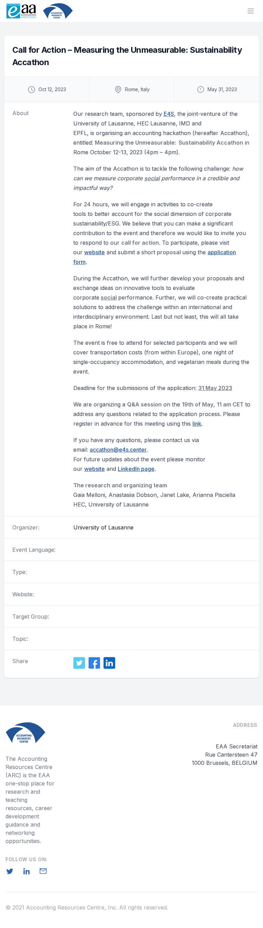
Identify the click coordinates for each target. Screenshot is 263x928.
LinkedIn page (136, 468)
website (94, 252)
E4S (169, 113)
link (196, 423)
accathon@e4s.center (118, 449)
